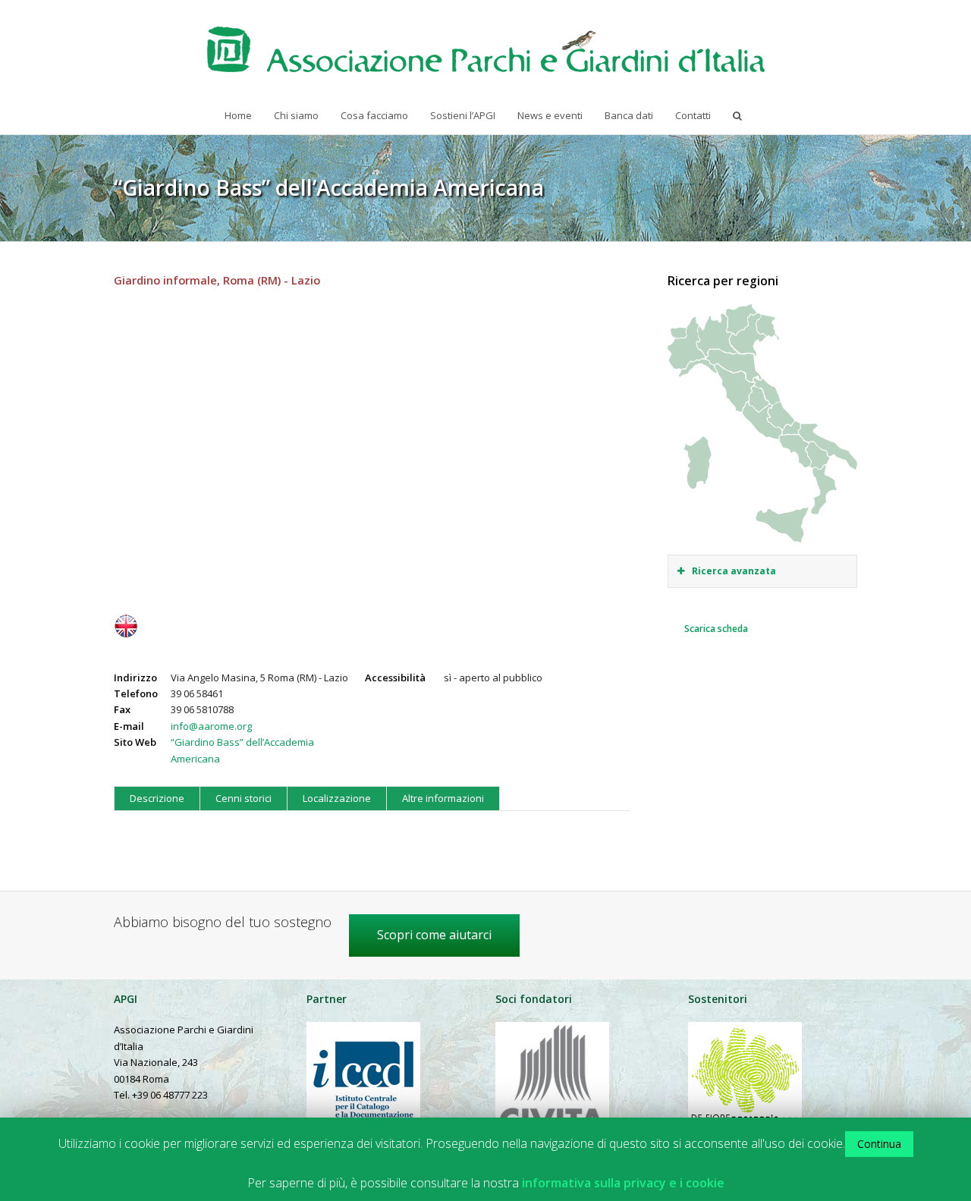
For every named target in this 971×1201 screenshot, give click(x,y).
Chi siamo (296, 115)
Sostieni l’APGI (462, 115)
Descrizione (157, 798)
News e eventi (550, 115)
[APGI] (486, 49)
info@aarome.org (211, 726)
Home (238, 115)
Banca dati (629, 115)
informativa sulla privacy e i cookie (623, 1183)
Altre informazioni (443, 798)
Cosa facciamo (374, 115)
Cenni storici (243, 798)
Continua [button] (879, 1144)
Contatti (693, 115)
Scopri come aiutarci (434, 934)
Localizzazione (337, 798)
